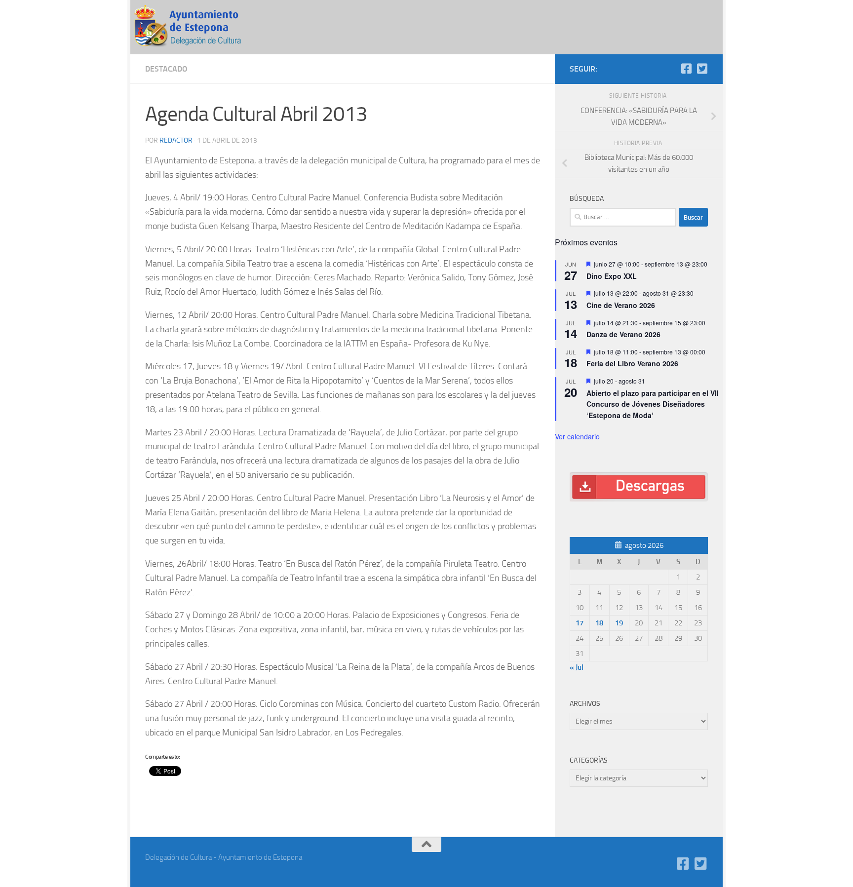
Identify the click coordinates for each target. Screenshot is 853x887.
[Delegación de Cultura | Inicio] (194, 27)
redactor (176, 140)
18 (599, 622)
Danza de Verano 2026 (623, 334)
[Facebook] (686, 69)
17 (579, 622)
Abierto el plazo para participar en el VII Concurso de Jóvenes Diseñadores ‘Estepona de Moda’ (652, 404)
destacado (166, 69)
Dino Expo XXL (611, 276)
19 (619, 622)
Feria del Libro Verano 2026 (632, 363)
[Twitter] (702, 69)
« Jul (576, 667)
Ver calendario (577, 436)
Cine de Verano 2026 (620, 305)
